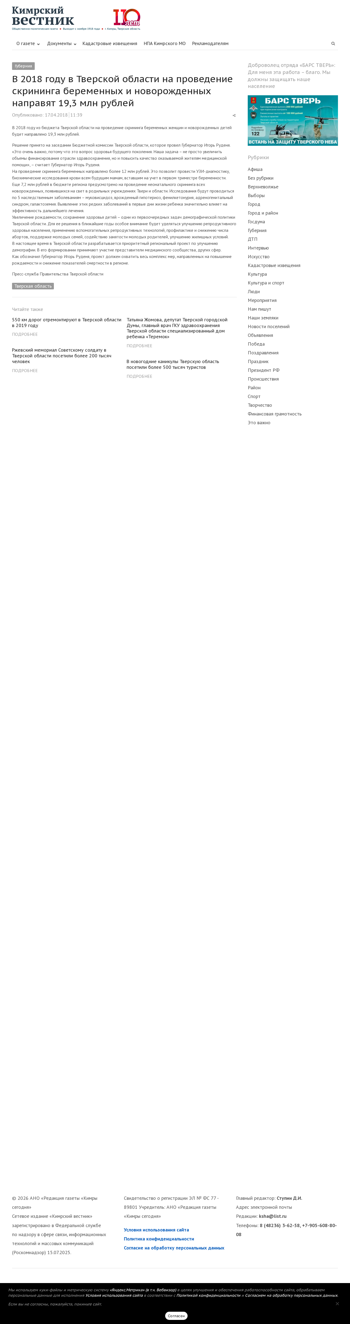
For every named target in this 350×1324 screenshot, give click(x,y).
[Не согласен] (337, 1303)
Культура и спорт (266, 283)
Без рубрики (260, 178)
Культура (257, 274)
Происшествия (263, 379)
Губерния (23, 66)
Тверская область (33, 286)
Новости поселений (269, 326)
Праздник (258, 361)
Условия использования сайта (156, 1230)
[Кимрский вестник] (175, 18)
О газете (25, 43)
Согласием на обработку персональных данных (291, 1295)
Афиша (255, 169)
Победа (256, 344)
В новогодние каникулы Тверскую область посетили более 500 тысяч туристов (173, 364)
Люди (254, 291)
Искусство (259, 256)
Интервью (258, 248)
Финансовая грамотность (275, 414)
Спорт (254, 396)
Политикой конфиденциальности (208, 1295)
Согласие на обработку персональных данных (174, 1248)
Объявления (260, 335)
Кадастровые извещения (110, 43)
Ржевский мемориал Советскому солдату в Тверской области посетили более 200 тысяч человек (61, 355)
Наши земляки (263, 317)
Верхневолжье (263, 186)
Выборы (256, 195)
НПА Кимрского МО (165, 43)
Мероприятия (262, 300)
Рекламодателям (210, 43)
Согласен (176, 1316)
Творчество (260, 405)
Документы (59, 43)
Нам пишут (259, 309)
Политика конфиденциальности (159, 1239)
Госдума (256, 221)
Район (254, 387)
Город (254, 204)
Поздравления (263, 352)
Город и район (263, 213)
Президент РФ (263, 370)
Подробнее (25, 334)
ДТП (253, 239)
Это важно (259, 422)
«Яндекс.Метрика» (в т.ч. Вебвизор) (143, 1289)
